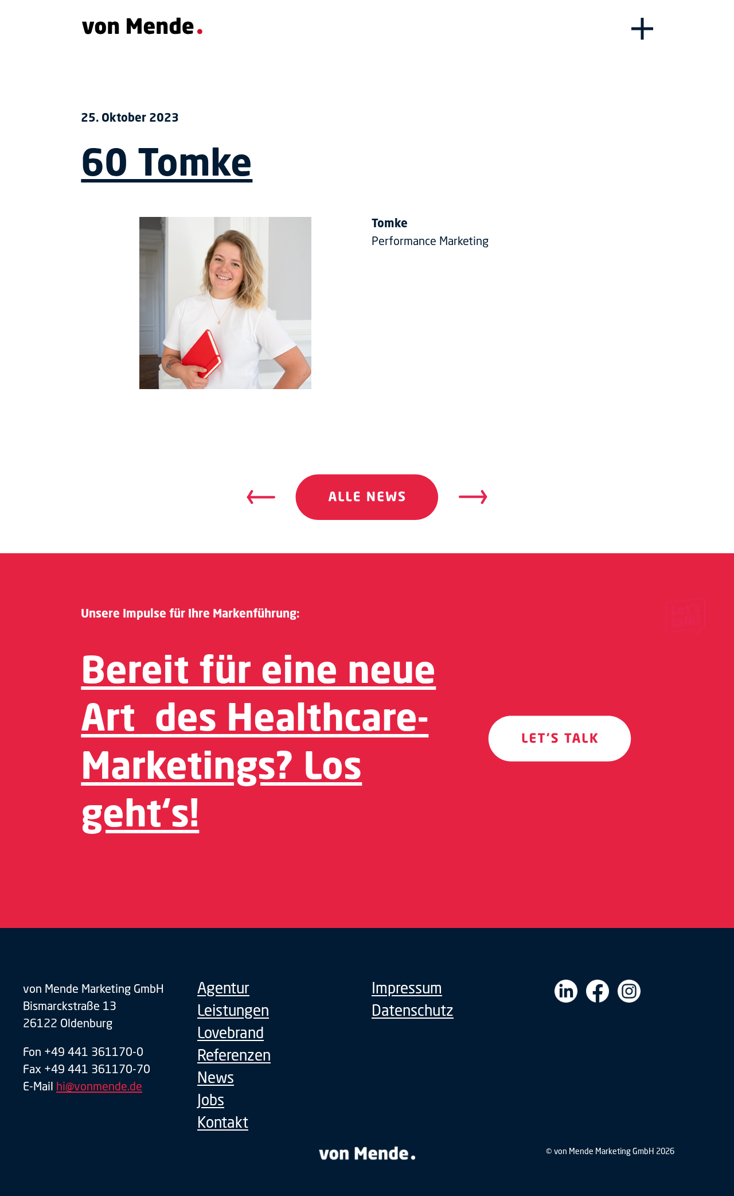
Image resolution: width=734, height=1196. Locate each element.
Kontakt (222, 1122)
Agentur (223, 988)
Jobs (210, 1100)
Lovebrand (230, 1033)
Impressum (407, 988)
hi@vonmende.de (99, 1086)
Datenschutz (413, 1010)
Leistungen (233, 1010)
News (215, 1077)
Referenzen (234, 1055)
